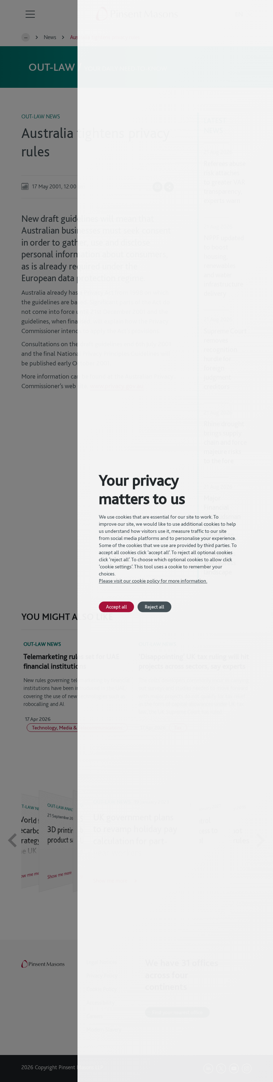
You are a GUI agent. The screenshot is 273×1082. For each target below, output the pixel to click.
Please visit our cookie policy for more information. (153, 581)
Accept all (116, 607)
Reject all (154, 607)
